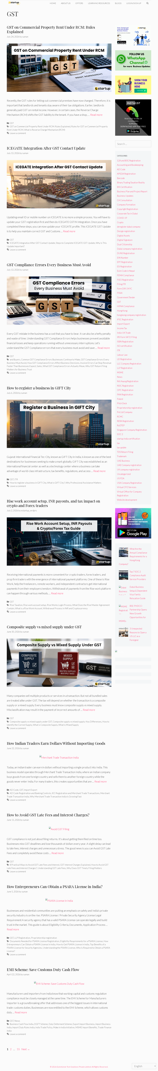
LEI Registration (124, 359)
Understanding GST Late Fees (52, 868)
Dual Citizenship (124, 244)
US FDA (120, 478)
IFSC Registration (125, 319)
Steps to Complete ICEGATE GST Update (75, 243)
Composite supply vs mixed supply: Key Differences (77, 721)
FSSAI (119, 293)
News (17, 1020)
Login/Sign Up (133, 3)
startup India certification (128, 438)
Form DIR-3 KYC (124, 288)
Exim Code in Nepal (126, 271)
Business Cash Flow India (21, 1024)
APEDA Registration (126, 173)
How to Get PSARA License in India (72, 944)
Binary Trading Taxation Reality (131, 182)
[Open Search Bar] (147, 3)
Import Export (30, 789)
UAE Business (123, 460)
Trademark (122, 456)
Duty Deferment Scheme (60, 1024)
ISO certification (124, 346)
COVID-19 (122, 218)
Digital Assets (123, 235)
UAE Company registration (129, 465)
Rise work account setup (34, 605)
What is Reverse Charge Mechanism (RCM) (44, 129)
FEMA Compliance (125, 275)
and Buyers (15, 359)
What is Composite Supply (45, 724)
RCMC (120, 416)
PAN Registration (125, 394)
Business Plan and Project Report (132, 191)
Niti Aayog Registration (127, 381)
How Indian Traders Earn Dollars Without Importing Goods (56, 743)
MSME (120, 372)
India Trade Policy (43, 1027)
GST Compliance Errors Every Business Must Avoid (49, 264)
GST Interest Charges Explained (75, 864)
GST (12, 123)
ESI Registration (124, 266)
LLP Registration (22, 937)
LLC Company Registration (129, 363)
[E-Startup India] (15, 3)
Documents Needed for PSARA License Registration (34, 941)
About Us (65, 3)
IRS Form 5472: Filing (127, 337)
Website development (127, 500)
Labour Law (122, 355)
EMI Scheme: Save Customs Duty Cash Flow (43, 969)
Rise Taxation (16, 605)
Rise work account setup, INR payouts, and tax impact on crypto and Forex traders (53, 503)
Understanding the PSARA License (59, 947)
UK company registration (128, 469)
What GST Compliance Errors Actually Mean (64, 366)
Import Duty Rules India (23, 1027)
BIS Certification (124, 187)
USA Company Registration (129, 483)
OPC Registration (125, 390)
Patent (120, 399)
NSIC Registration (125, 385)
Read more (96, 114)
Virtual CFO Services (126, 487)
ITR (16, 479)
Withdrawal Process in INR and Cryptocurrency (65, 608)
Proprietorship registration (44, 937)
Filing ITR (121, 284)
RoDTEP (121, 425)
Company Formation (126, 204)
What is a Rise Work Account (28, 608)
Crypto (120, 222)
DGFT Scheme (41, 1024)
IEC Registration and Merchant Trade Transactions (75, 793)
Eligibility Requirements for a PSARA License (81, 941)
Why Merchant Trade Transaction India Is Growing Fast (55, 796)
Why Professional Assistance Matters (83, 482)
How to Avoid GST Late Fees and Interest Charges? (48, 814)
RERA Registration (125, 421)
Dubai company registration (129, 248)
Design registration (126, 231)
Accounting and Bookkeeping (130, 165)
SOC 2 (120, 434)
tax (118, 443)
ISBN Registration (125, 341)
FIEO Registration (125, 279)
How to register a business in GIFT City (39, 387)
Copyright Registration (127, 209)
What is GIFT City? (56, 482)
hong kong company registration (131, 315)
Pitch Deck (122, 403)
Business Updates (125, 196)
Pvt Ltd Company (124, 412)
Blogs (118, 3)
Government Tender (126, 297)
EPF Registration (125, 262)
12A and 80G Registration (129, 160)
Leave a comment (18, 133)
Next (25, 1049)
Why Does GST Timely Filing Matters (84, 868)
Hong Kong (122, 310)
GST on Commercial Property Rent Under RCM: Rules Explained (51, 29)
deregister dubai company (128, 226)
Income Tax (122, 328)
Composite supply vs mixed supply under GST (44, 626)
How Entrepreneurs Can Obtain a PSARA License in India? (54, 886)
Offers (79, 3)
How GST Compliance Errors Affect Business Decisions (53, 362)
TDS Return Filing (125, 452)
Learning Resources (99, 3)
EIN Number (122, 257)
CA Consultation (124, 200)
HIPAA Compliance (125, 306)
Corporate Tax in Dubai (127, 213)
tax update (121, 447)
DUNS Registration (126, 253)
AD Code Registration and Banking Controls (30, 793)
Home (53, 3)
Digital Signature (124, 240)
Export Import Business (84, 1024)
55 (18, 1049)
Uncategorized (124, 474)
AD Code (14, 789)
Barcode (121, 178)
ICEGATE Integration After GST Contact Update (46, 148)
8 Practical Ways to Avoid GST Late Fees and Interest (34, 864)
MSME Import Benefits (86, 1027)
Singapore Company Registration (132, 430)
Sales (39, 366)
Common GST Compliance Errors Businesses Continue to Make (50, 359)
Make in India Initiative (64, 1027)
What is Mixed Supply (68, 724)
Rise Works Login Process (59, 605)
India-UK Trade (124, 332)
